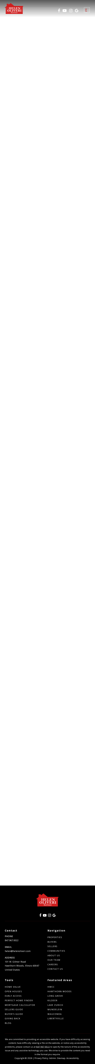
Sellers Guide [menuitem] (14, 1009)
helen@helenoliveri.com (18, 951)
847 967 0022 (43, 1046)
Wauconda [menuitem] (55, 1014)
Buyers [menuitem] (52, 941)
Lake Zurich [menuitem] (55, 1005)
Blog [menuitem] (8, 1023)
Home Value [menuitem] (13, 986)
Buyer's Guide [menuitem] (14, 1014)
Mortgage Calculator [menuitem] (20, 1005)
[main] (47, 454)
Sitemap (61, 1058)
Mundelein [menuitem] (55, 1009)
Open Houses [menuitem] (13, 991)
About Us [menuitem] (54, 955)
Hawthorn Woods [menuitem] (60, 991)
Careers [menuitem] (53, 964)
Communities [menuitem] (56, 950)
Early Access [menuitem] (13, 995)
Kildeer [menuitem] (52, 1000)
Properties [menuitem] (55, 937)
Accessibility (72, 1058)
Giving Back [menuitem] (12, 1018)
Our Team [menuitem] (54, 959)
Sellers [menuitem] (52, 946)
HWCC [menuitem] (51, 986)
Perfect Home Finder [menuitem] (19, 1000)
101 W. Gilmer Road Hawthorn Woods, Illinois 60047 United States (22, 965)
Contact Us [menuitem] (55, 968)
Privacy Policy (41, 1058)
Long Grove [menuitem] (55, 995)
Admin (52, 1058)
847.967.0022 (11, 940)
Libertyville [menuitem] (56, 1018)
